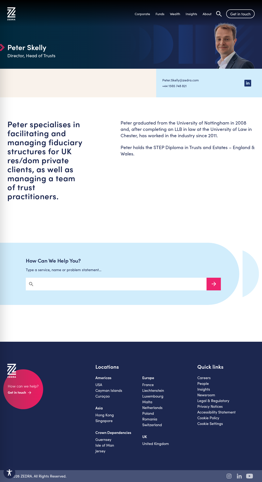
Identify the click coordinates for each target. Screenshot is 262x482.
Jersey (100, 450)
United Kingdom (155, 443)
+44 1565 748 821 (174, 86)
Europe (148, 377)
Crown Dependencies (113, 432)
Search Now (214, 284)
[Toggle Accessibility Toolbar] (9, 472)
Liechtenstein (153, 390)
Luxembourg (152, 396)
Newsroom (206, 394)
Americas (103, 377)
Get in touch (240, 13)
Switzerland (152, 424)
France (148, 384)
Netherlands (152, 407)
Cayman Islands (108, 390)
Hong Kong (104, 414)
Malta (147, 401)
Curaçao (102, 396)
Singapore (104, 420)
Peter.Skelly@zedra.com (180, 80)
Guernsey (103, 439)
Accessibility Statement (216, 412)
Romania (149, 419)
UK (144, 436)
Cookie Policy (208, 417)
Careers (204, 377)
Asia (99, 408)
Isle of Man (104, 445)
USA (98, 384)
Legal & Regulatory (213, 400)
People (203, 383)
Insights (203, 389)
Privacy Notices (210, 406)
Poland (148, 413)
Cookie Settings (210, 423)
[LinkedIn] (247, 83)
